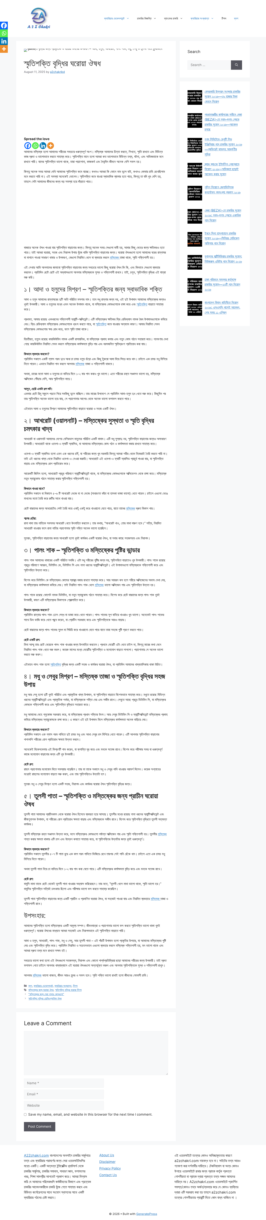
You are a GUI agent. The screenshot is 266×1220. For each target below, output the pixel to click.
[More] (50, 145)
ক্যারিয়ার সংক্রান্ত (200, 18)
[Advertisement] (96, 107)
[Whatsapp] (35, 145)
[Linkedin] (43, 145)
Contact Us (108, 1175)
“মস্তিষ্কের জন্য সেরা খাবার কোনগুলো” (46, 994)
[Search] (236, 65)
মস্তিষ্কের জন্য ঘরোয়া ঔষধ (41, 990)
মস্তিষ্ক (115, 257)
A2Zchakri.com (36, 1155)
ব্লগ (236, 18)
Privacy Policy (110, 1168)
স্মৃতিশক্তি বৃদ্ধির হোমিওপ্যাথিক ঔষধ (45, 998)
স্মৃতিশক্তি (142, 304)
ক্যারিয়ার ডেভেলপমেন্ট (114, 18)
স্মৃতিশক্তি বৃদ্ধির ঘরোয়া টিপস (68, 990)
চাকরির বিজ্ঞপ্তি (144, 18)
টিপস (224, 18)
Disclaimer (107, 1162)
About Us (106, 1155)
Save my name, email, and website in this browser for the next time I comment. (90, 1114)
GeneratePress (146, 1214)
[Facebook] (27, 145)
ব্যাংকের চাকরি (171, 18)
